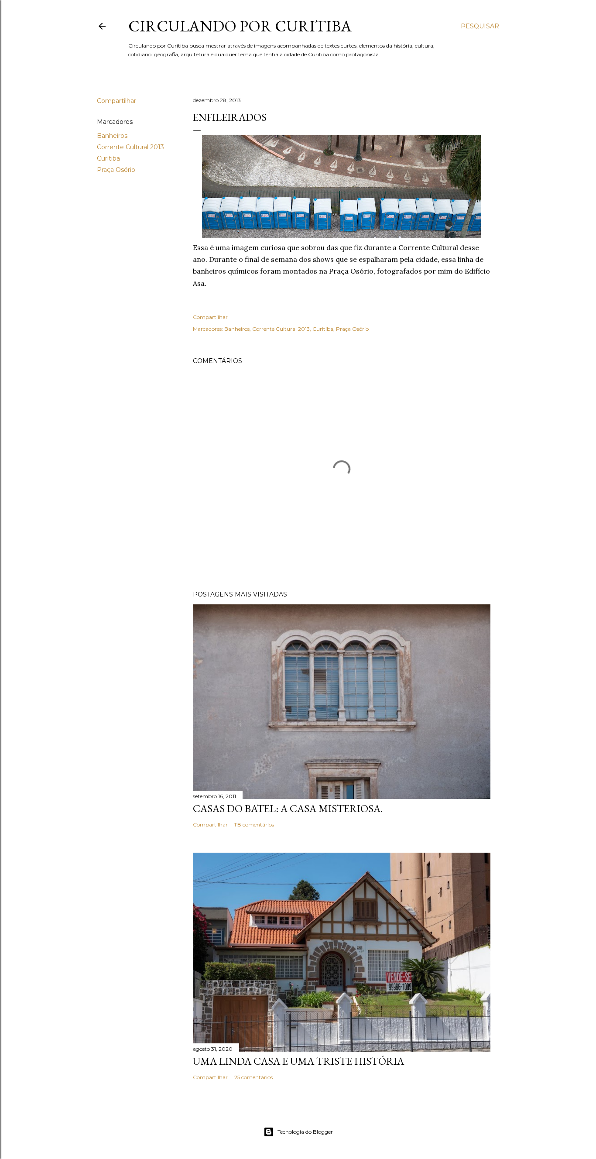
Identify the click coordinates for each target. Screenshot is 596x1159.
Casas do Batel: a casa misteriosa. (288, 808)
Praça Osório (116, 170)
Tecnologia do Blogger (305, 1131)
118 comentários (254, 824)
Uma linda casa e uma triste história (298, 1061)
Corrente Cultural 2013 (130, 147)
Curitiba (108, 158)
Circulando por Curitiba (240, 26)
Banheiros (112, 136)
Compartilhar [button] (116, 101)
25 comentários (253, 1077)
